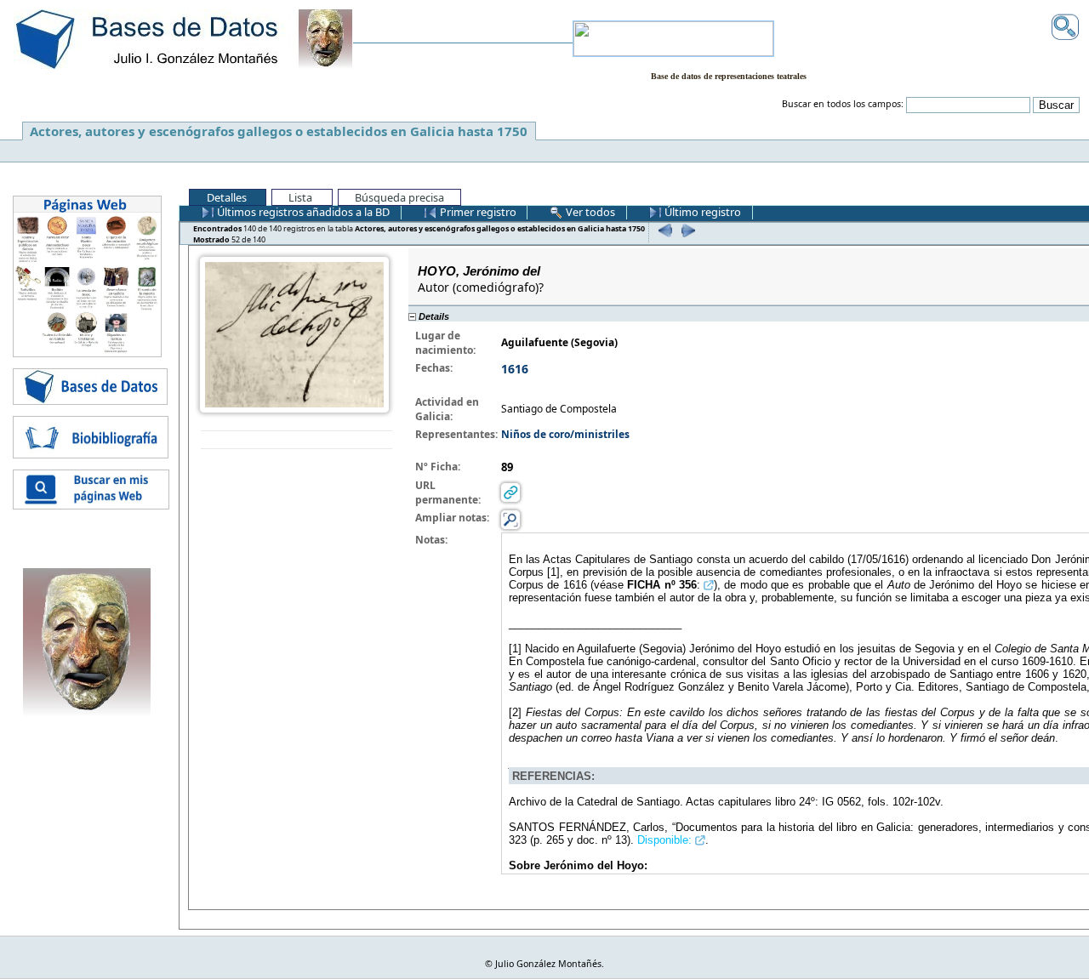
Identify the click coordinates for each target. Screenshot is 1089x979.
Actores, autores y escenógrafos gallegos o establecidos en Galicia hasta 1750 (278, 130)
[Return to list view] (296, 440)
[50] (663, 230)
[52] (686, 230)
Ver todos (589, 211)
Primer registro (476, 211)
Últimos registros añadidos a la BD (302, 211)
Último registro (701, 211)
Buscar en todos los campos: (843, 104)
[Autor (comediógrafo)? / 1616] (294, 333)
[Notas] (510, 518)
